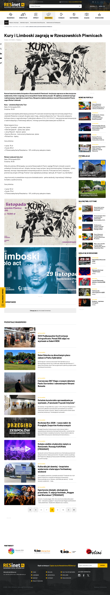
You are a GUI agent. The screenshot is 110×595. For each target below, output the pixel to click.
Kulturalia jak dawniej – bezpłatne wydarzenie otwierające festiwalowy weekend (54, 469)
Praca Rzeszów (66, 578)
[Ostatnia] (74, 509)
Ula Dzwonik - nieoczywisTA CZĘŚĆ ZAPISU (98, 292)
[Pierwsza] (30, 509)
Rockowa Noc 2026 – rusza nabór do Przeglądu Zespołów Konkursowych (54, 424)
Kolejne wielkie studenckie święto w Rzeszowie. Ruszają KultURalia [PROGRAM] (54, 446)
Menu (101, 6)
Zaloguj (92, 6)
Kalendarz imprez (24, 22)
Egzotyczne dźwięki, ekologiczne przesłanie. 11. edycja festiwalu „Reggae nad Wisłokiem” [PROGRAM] (56, 492)
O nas (34, 572)
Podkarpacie (95, 112)
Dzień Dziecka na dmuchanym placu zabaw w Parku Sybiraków (54, 356)
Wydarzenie (95, 257)
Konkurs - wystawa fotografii (98, 302)
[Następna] (68, 509)
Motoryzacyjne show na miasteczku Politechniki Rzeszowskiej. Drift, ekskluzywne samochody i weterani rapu (99, 129)
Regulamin (65, 575)
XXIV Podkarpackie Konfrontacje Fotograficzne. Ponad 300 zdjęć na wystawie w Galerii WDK (53, 338)
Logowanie (36, 575)
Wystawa (94, 268)
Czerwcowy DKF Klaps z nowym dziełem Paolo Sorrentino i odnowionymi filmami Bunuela (56, 383)
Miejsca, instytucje (14, 22)
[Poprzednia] (35, 509)
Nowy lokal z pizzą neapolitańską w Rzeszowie (99, 209)
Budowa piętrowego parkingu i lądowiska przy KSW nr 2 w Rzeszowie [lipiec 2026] (90, 173)
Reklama (50, 572)
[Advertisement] (92, 334)
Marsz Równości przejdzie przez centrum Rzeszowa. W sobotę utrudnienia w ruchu (98, 107)
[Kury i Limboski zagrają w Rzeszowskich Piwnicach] (40, 222)
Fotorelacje (84, 156)
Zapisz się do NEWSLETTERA (75, 1)
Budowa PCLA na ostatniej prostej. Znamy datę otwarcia (98, 138)
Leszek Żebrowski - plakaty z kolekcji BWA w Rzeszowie (98, 282)
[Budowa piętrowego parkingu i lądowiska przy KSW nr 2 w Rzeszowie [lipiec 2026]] (92, 169)
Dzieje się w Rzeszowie (88, 253)
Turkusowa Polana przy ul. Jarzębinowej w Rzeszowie (89, 194)
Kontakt (35, 578)
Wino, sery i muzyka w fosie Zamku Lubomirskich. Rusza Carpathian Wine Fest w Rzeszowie (99, 246)
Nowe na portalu (86, 97)
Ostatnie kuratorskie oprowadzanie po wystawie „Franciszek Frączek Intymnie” (56, 401)
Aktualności (41, 333)
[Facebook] (84, 576)
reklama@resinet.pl (21, 574)
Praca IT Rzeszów (38, 581)
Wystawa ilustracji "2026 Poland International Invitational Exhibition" (99, 272)
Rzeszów (94, 102)
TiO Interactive (103, 587)
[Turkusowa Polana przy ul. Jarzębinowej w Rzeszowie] (92, 189)
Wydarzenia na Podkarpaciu (53, 22)
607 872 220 (9, 574)
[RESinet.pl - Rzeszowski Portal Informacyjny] (14, 7)
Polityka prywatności (68, 572)
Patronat (50, 578)
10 (63, 510)
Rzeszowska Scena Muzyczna (37, 22)
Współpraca (51, 575)
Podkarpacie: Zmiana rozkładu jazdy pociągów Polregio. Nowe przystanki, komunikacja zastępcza (98, 117)
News (6, 22)
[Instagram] (80, 576)
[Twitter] (89, 576)
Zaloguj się (33, 310)
